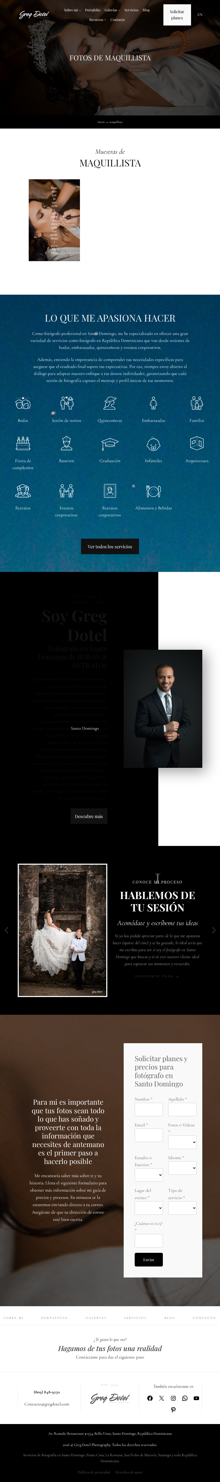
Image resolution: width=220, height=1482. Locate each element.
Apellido (176, 1099)
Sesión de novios (66, 420)
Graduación (110, 460)
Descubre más (89, 816)
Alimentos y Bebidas (153, 508)
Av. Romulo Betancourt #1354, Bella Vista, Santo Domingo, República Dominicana (110, 1433)
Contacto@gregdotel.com (46, 1404)
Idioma (174, 1157)
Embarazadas (153, 420)
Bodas (23, 420)
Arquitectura (196, 460)
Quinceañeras (110, 420)
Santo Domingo (85, 728)
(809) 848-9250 (47, 1392)
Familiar (196, 420)
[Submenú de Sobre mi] (80, 10)
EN (199, 14)
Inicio (101, 122)
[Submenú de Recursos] (105, 20)
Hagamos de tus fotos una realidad (110, 1348)
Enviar (148, 1259)
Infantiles (153, 460)
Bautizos (66, 460)
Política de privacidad (94, 1472)
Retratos (23, 508)
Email (140, 1125)
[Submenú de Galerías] (119, 10)
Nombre (142, 1099)
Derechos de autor (128, 1472)
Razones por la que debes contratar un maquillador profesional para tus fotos (54, 220)
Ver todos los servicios (110, 546)
